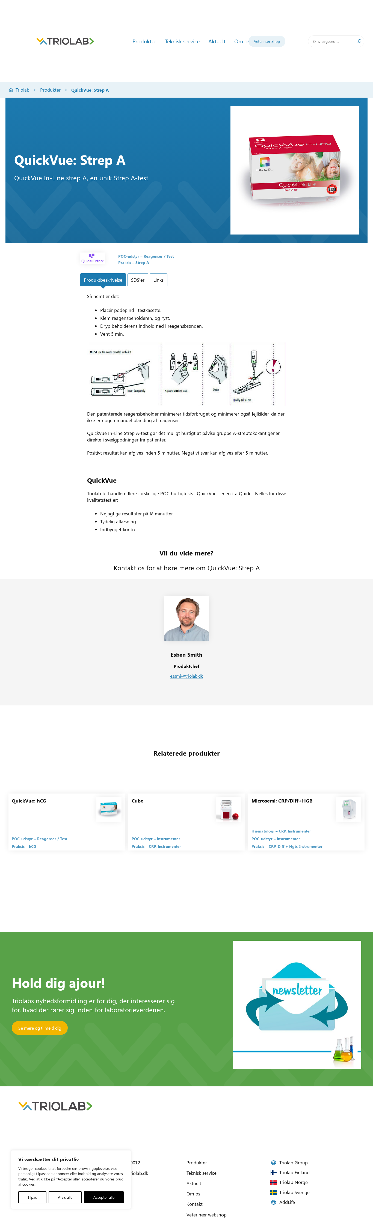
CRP (152, 846)
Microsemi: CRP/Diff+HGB (282, 800)
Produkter (50, 90)
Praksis (124, 262)
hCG (32, 846)
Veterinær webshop (207, 1215)
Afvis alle (65, 1197)
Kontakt (195, 1204)
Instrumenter (168, 838)
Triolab (22, 90)
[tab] (103, 279)
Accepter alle (103, 1197)
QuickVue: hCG (29, 800)
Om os (193, 1194)
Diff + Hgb (287, 846)
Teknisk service (202, 1173)
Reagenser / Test (159, 256)
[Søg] (359, 41)
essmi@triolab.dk (186, 676)
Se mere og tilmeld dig (39, 1028)
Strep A (142, 262)
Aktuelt (194, 1183)
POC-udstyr (128, 256)
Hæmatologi (262, 831)
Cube (137, 800)
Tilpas (32, 1197)
